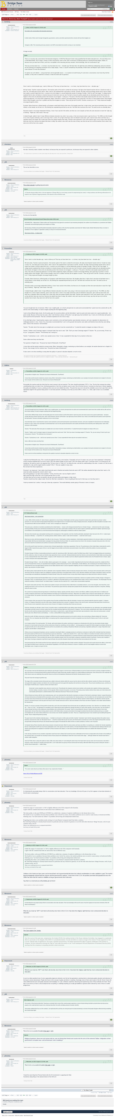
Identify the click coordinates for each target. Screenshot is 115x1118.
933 (21, 14)
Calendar (16, 9)
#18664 (111, 180)
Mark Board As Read (28, 1115)
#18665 (111, 210)
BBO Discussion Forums (7, 11)
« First (11, 14)
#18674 (111, 839)
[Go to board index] (12, 4)
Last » (36, 14)
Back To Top (5, 1115)
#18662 (111, 144)
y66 (5, 162)
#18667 (111, 365)
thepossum (8, 786)
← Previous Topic (93, 1092)
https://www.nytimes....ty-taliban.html (33, 233)
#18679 (111, 1025)
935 (27, 14)
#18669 (111, 507)
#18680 (111, 1056)
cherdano (7, 144)
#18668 (111, 400)
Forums (4, 9)
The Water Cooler (25, 11)
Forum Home (11, 1115)
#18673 (111, 802)
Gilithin (6, 365)
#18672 (111, 786)
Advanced (113, 9)
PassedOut (8, 248)
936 (30, 14)
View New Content (106, 11)
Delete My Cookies (19, 1115)
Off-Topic (17, 11)
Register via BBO (93, 6)
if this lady (46, 1031)
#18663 (111, 162)
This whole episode (29, 185)
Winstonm (7, 180)
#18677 (111, 960)
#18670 (111, 661)
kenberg (7, 22)
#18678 (111, 994)
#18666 (111, 248)
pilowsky (7, 759)
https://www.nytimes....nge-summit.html (34, 516)
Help (111, 6)
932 (18, 14)
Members (10, 9)
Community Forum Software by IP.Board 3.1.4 (103, 1115)
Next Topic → (110, 1092)
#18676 (111, 925)
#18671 (111, 759)
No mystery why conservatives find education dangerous (38, 31)
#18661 (111, 21)
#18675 (111, 893)
